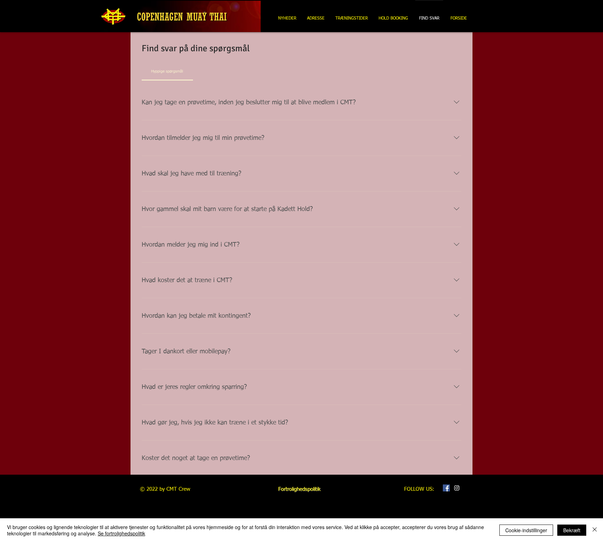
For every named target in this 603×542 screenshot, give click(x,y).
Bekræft (571, 530)
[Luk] (594, 530)
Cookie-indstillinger (526, 530)
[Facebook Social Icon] (446, 487)
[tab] (167, 71)
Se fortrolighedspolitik (121, 533)
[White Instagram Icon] (456, 487)
